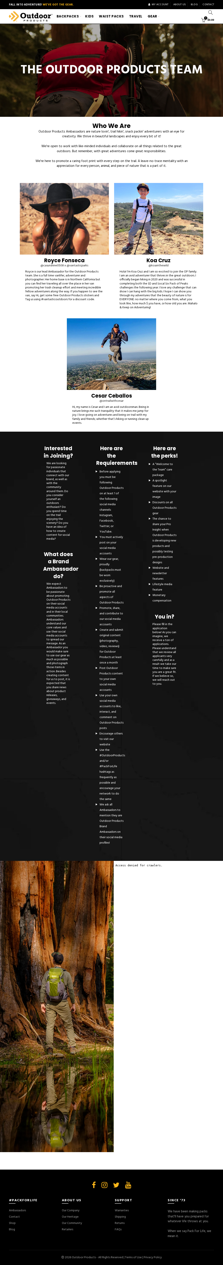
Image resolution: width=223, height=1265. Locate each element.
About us (179, 4)
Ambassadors (17, 1210)
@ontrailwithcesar (111, 400)
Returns (120, 1223)
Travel (135, 16)
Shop (12, 1223)
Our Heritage (70, 1216)
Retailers (67, 1229)
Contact (208, 4)
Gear (152, 16)
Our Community (72, 1223)
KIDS (89, 16)
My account (160, 4)
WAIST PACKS (111, 16)
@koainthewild (159, 265)
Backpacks (68, 16)
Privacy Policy (153, 1257)
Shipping (120, 1216)
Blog (194, 4)
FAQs (118, 1229)
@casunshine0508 (52, 265)
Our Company (70, 1210)
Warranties (122, 1210)
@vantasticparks (77, 265)
